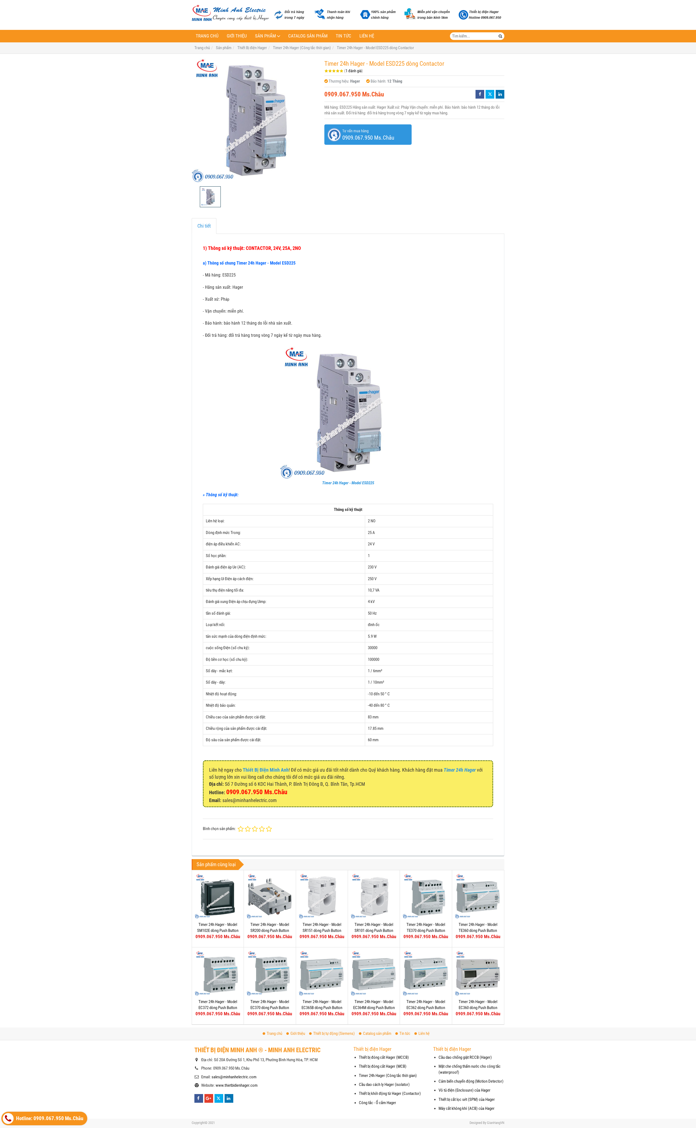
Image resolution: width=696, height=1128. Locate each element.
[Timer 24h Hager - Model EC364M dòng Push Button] (374, 973)
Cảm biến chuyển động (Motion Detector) (471, 1081)
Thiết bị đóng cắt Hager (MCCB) (384, 1057)
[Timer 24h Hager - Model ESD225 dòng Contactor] (255, 120)
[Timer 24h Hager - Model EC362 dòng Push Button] (426, 973)
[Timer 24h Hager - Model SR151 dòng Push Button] (322, 896)
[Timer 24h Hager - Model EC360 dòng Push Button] (478, 973)
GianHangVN (495, 1123)
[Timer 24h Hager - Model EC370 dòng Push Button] (270, 973)
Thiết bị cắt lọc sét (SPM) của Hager (467, 1099)
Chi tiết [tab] (204, 226)
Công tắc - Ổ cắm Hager (377, 1102)
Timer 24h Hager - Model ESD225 (348, 482)
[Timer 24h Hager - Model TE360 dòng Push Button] (478, 896)
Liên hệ (366, 36)
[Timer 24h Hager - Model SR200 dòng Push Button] (270, 896)
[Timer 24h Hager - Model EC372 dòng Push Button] (218, 973)
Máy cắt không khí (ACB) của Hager (467, 1108)
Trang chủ (207, 36)
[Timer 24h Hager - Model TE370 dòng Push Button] (426, 896)
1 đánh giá (354, 70)
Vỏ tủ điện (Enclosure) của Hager (464, 1090)
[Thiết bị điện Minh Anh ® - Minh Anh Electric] (230, 13)
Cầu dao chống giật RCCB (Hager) (465, 1057)
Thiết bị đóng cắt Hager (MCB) (382, 1066)
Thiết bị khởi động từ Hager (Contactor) (390, 1093)
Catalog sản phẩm (308, 36)
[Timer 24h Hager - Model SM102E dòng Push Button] (218, 896)
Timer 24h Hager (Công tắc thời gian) (388, 1075)
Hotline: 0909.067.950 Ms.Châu (49, 1118)
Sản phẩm (265, 36)
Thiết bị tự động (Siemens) (334, 1033)
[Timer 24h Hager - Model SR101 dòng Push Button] (374, 896)
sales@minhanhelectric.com (234, 1076)
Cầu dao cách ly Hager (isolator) (384, 1084)
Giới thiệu (237, 36)
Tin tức (343, 36)
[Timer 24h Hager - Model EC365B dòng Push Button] (322, 973)
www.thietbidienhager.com (236, 1085)
